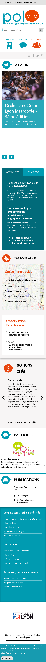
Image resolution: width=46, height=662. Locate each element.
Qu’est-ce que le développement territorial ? (23, 519)
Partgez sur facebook (33, 55)
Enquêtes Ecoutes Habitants (17, 551)
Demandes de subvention (15, 578)
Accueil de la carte (16, 286)
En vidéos (33, 172)
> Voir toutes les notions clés (22, 422)
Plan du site (27, 635)
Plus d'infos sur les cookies (13, 653)
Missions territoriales (17, 301)
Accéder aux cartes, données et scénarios (19, 333)
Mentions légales (23, 637)
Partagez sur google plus (42, 55)
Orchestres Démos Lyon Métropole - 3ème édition (23, 111)
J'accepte (7, 658)
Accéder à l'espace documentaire (25, 501)
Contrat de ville (15, 380)
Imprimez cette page (29, 55)
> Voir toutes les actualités (20, 237)
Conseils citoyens (10, 459)
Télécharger (22, 496)
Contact (18, 2)
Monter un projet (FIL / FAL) (16, 563)
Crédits (37, 635)
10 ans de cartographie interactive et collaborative (20, 347)
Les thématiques (12, 527)
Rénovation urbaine (13, 535)
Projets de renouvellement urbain (22, 296)
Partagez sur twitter (37, 55)
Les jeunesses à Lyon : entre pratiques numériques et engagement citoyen (20, 213)
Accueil (8, 2)
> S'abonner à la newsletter (20, 243)
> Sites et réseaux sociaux (20, 240)
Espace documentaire (14, 582)
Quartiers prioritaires (17, 291)
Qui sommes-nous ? (13, 635)
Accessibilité (30, 2)
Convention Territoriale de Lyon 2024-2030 (22, 184)
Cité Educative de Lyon (14, 531)
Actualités (12, 172)
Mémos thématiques (13, 587)
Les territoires (11, 523)
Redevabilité (10, 555)
